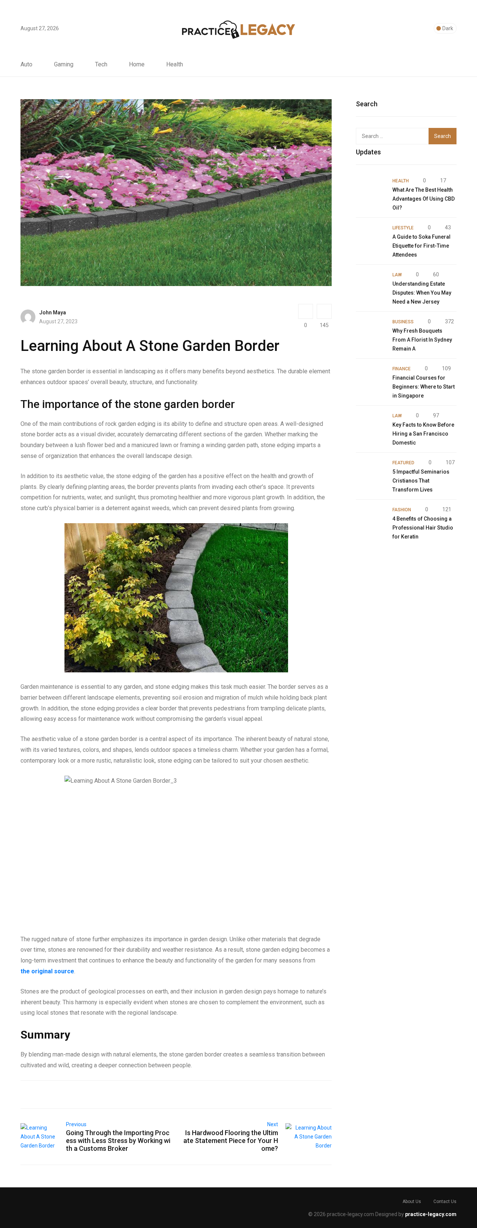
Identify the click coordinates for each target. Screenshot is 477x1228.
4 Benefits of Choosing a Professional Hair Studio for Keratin (422, 528)
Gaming (63, 64)
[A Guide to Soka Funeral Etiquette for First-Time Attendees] (370, 237)
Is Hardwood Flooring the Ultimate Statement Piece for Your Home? (230, 1140)
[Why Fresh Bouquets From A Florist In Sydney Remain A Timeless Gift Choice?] (370, 331)
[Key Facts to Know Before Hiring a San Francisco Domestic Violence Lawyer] (370, 425)
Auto (26, 64)
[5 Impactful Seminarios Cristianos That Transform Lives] (370, 472)
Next (272, 1124)
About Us (411, 1201)
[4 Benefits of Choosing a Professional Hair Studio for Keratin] (370, 519)
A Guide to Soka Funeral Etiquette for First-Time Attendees (421, 246)
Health (174, 64)
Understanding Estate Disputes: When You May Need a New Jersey (421, 293)
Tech (101, 64)
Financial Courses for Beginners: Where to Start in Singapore (423, 387)
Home (137, 64)
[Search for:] (396, 136)
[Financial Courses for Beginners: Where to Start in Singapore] (370, 378)
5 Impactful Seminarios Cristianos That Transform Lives (420, 481)
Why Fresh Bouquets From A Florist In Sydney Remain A (422, 340)
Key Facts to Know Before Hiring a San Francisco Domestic (423, 434)
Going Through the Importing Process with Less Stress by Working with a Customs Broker (118, 1140)
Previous (76, 1124)
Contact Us (445, 1201)
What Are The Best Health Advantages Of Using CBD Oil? (423, 199)
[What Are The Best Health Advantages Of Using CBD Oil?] (370, 190)
